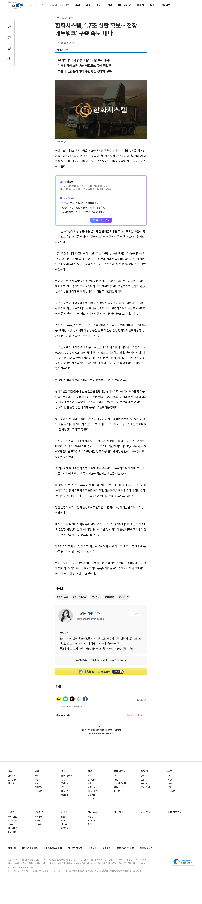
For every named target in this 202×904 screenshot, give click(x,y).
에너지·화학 (92, 791)
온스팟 (90, 816)
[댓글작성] (9, 38)
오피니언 (165, 5)
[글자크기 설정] (9, 58)
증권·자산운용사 (67, 776)
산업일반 (91, 798)
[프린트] (9, 48)
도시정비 (144, 783)
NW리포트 (12, 816)
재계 (89, 776)
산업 (109, 5)
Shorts (64, 816)
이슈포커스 (12, 824)
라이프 (42, 5)
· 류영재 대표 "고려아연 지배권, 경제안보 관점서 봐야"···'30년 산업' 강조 (95, 648)
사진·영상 (64, 5)
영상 (63, 820)
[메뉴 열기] (180, 5)
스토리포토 (92, 820)
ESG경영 (53, 5)
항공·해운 (91, 794)
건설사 (143, 776)
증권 (99, 5)
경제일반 (11, 783)
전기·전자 (91, 779)
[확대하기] (101, 83)
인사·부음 (146, 812)
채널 (169, 776)
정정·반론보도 (174, 812)
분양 (143, 779)
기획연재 (64, 828)
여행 (169, 787)
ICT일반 (117, 791)
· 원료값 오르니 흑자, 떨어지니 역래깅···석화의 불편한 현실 (88, 643)
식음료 (170, 779)
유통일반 (171, 791)
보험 (36, 779)
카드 (36, 783)
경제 (77, 5)
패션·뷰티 (171, 783)
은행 (36, 776)
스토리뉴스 (12, 820)
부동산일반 (145, 787)
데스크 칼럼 (39, 820)
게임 (116, 779)
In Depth (12, 832)
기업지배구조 (13, 828)
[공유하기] (9, 27)
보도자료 (118, 812)
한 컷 (90, 824)
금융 (88, 5)
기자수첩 (38, 824)
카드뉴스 (64, 824)
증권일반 (64, 794)
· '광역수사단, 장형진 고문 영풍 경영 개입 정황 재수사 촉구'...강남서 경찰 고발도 (99, 638)
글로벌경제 (12, 779)
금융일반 (38, 791)
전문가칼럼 (39, 816)
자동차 (90, 783)
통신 (116, 776)
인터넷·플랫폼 (120, 783)
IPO (62, 787)
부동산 (140, 5)
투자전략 (64, 783)
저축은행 (38, 787)
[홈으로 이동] (15, 5)
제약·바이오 (119, 787)
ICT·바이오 (124, 5)
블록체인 (64, 791)
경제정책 (11, 776)
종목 (63, 779)
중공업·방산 (67, 18)
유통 (152, 5)
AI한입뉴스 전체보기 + (101, 220)
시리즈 (33, 5)
